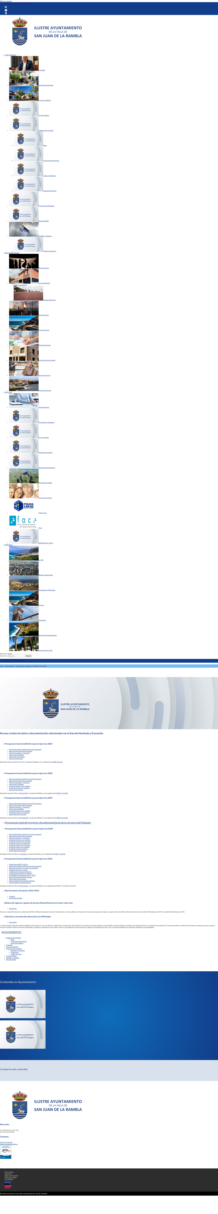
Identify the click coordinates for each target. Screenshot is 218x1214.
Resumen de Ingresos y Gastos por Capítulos (23, 868)
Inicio (1, 666)
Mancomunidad (11, 959)
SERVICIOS (8, 392)
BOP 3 (59, 793)
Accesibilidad (9, 1179)
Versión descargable (15, 898)
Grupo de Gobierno (12, 947)
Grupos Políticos (11, 956)
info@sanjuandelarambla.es (9, 1144)
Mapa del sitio (9, 1172)
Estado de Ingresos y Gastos (18, 870)
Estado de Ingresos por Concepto (20, 842)
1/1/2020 (64, 793)
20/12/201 (23, 793)
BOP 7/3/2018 (60, 854)
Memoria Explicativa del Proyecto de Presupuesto (25, 749)
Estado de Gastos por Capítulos (19, 788)
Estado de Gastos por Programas (20, 845)
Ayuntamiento (9, 666)
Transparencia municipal (23, 666)
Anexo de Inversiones (16, 758)
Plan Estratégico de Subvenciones (20, 883)
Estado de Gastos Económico (18, 849)
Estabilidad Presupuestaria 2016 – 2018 (22, 875)
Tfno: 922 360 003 (6, 1142)
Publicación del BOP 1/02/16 (18, 864)
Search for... (3, 656)
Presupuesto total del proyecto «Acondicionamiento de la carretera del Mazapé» (48, 822)
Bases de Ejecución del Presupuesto (20, 751)
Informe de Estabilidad (16, 755)
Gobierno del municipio (13, 938)
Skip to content (6, 1)
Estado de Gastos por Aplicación (19, 843)
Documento (13, 908)
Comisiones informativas (19, 941)
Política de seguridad (11, 1175)
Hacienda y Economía (18, 950)
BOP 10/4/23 (58, 762)
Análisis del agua (16, 954)
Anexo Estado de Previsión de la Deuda (22, 881)
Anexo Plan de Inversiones (17, 814)
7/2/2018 (23, 854)
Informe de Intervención (17, 757)
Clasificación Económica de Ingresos (20, 873)
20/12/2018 (24, 818)
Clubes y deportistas (20, 285)
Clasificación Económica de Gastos (20, 872)
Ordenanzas (15, 952)
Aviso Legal (8, 1174)
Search (28, 656)
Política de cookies (10, 1177)
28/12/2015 (24, 886)
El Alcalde (9, 945)
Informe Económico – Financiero (19, 753)
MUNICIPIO (8, 545)
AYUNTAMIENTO (11, 932)
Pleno (12, 940)
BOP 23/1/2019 (62, 818)
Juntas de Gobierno (17, 943)
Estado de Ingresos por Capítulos (19, 786)
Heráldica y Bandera (12, 958)
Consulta (12, 896)
